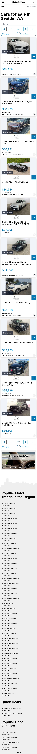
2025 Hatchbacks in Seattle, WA (10, 644)
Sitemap (18, 752)
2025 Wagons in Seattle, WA (9, 669)
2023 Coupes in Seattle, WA (9, 689)
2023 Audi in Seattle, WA (8, 604)
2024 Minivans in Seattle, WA (10, 654)
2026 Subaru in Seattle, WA (9, 684)
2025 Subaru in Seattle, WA (9, 569)
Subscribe (33, 6)
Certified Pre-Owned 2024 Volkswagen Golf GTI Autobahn (16, 263)
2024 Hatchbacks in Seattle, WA (10, 639)
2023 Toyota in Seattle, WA (9, 559)
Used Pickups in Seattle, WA (9, 748)
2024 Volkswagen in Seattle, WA (11, 599)
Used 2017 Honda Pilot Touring (16, 302)
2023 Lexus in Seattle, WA (9, 544)
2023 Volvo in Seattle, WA (9, 609)
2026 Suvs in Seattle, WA (9, 539)
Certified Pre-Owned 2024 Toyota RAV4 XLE (17, 102)
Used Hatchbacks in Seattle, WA (10, 743)
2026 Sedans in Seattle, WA (9, 624)
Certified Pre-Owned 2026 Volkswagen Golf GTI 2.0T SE (16, 223)
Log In (28, 6)
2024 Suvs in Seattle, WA (9, 509)
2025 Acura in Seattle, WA (9, 619)
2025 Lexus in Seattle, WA (9, 574)
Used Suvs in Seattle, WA (9, 733)
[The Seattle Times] (18, 2)
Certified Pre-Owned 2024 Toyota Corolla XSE (17, 384)
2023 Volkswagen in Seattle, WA (11, 579)
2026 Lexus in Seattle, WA (9, 634)
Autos (3, 6)
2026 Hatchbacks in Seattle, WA (10, 649)
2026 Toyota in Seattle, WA (9, 529)
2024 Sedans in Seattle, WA (9, 534)
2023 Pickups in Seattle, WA (9, 659)
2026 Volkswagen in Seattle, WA (11, 679)
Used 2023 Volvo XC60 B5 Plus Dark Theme (16, 424)
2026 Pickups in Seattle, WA (9, 674)
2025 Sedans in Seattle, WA (9, 564)
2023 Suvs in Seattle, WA (9, 514)
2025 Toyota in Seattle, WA (9, 524)
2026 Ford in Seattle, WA (8, 694)
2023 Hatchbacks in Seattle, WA (10, 584)
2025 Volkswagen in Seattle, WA (11, 549)
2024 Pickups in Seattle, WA (9, 614)
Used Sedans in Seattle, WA (9, 738)
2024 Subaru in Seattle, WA (9, 594)
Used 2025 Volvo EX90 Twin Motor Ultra (18, 143)
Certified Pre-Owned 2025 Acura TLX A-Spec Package (16, 62)
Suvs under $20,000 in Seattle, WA (11, 709)
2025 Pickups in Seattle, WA (9, 664)
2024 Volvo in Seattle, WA (9, 629)
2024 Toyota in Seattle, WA (9, 519)
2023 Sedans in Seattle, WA (9, 589)
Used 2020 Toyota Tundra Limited (17, 343)
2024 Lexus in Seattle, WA (9, 554)
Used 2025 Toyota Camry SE (15, 182)
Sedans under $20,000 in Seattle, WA (12, 714)
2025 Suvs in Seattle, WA (9, 504)
